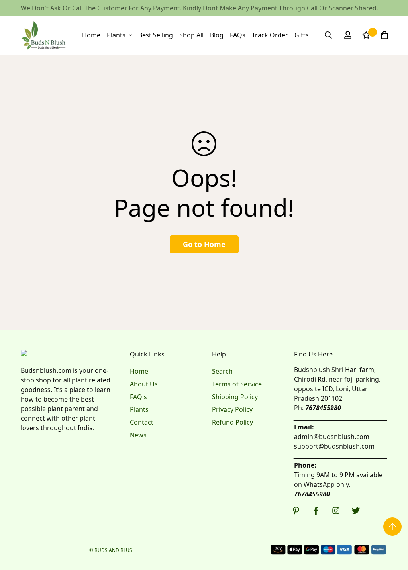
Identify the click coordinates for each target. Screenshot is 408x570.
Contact (141, 422)
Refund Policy (232, 422)
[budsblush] (44, 35)
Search (222, 371)
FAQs (237, 35)
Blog (217, 35)
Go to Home (204, 244)
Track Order (270, 35)
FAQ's (138, 396)
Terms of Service (237, 384)
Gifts (301, 35)
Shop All (191, 35)
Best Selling (155, 35)
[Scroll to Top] (392, 526)
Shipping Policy (235, 396)
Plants (116, 35)
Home (91, 35)
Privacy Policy (232, 409)
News (138, 435)
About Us (144, 384)
